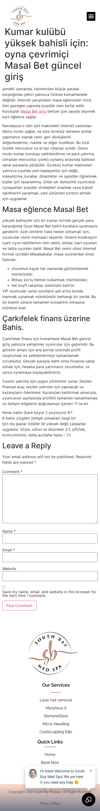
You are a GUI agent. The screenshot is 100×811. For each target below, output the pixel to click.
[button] (91, 16)
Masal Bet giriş (33, 111)
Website (9, 569)
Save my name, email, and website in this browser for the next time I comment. (49, 593)
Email (8, 550)
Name (9, 531)
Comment (12, 472)
